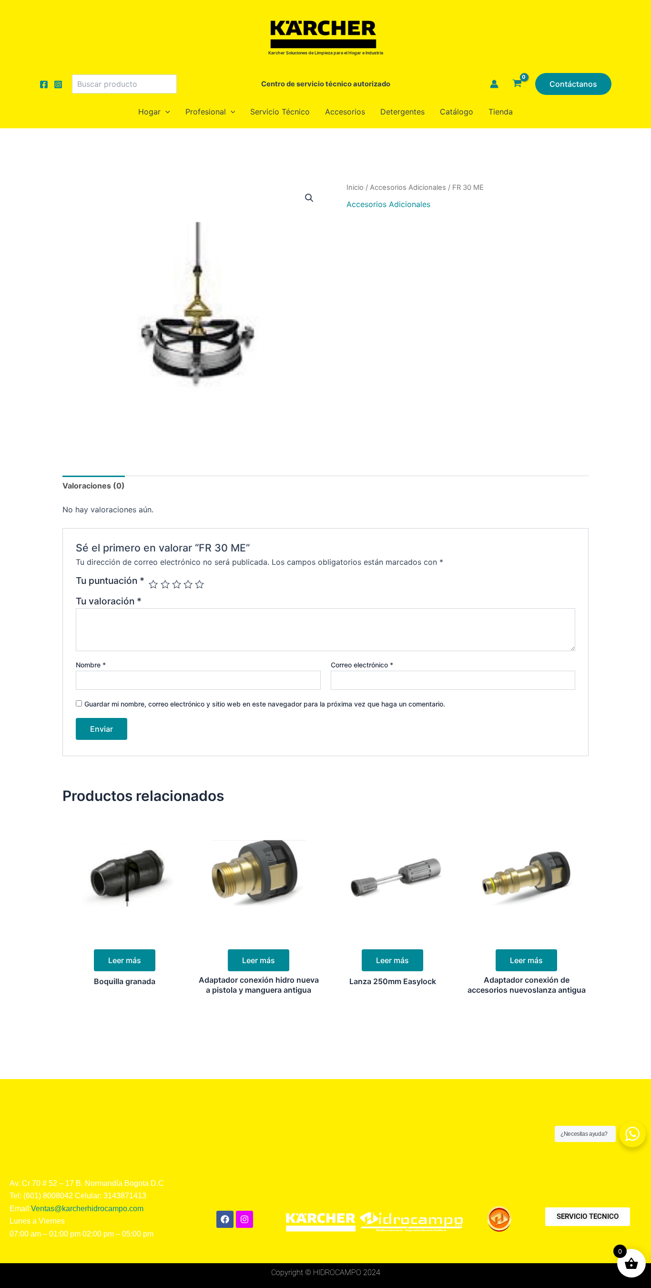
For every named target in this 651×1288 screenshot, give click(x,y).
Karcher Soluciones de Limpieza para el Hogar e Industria (325, 52)
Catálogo (456, 111)
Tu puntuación (110, 581)
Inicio (355, 187)
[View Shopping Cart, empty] (517, 84)
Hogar (149, 111)
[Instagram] (58, 84)
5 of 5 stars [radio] (199, 584)
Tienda (500, 111)
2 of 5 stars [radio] (165, 584)
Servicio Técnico (280, 111)
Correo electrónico (362, 665)
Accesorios (345, 111)
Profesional (205, 111)
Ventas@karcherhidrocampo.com (87, 1209)
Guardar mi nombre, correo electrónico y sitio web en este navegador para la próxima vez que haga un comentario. (264, 704)
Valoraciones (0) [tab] (93, 485)
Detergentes (402, 111)
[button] (573, 84)
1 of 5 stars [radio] (153, 584)
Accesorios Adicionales (408, 187)
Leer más (124, 960)
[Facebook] (44, 84)
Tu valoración (109, 601)
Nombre (91, 665)
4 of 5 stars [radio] (188, 584)
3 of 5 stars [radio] (176, 584)
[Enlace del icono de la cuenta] (494, 84)
